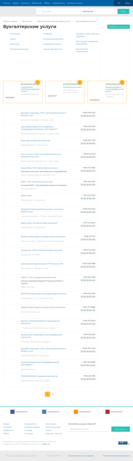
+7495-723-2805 (89, 168)
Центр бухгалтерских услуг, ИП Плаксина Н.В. (42, 264)
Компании (25, 3)
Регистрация (50, 424)
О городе (28, 430)
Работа (47, 3)
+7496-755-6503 (89, 209)
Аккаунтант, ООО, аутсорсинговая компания (41, 250)
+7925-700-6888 (88, 307)
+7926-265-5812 (89, 376)
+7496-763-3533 (89, 154)
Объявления (37, 3)
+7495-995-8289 (88, 362)
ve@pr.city (46, 444)
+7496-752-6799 (89, 293)
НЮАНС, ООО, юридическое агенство (38, 277)
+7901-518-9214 (89, 334)
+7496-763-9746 (89, 126)
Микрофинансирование (53, 39)
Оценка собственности (52, 49)
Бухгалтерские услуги (19, 49)
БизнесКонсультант (72, 87)
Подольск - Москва (53, 434)
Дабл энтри (26, 196)
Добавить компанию (118, 27)
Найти (123, 11)
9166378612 (9, 98)
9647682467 (95, 100)
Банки (12, 39)
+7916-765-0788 (89, 277)
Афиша (15, 3)
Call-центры (15, 34)
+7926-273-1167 (89, 236)
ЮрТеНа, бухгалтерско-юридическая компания (43, 237)
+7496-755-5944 (88, 321)
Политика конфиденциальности (116, 456)
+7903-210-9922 (89, 195)
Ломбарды (47, 34)
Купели (48, 430)
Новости (6, 3)
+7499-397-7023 (89, 140)
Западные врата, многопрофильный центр (114, 89)
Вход (127, 3)
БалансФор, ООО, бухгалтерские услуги (39, 168)
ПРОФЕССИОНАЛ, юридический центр (39, 376)
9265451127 (52, 96)
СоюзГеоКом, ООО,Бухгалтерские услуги (30, 89)
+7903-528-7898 (88, 264)
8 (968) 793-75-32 (54, 456)
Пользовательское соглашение (81, 456)
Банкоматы (15, 44)
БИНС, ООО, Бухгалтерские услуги (37, 182)
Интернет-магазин (75, 3)
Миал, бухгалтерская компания (35, 140)
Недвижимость (58, 3)
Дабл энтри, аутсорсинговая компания (39, 223)
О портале (28, 434)
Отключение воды (53, 427)
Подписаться (121, 429)
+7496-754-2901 (89, 250)
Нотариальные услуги (52, 44)
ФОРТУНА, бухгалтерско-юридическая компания (44, 294)
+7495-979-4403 (88, 113)
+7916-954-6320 (89, 181)
